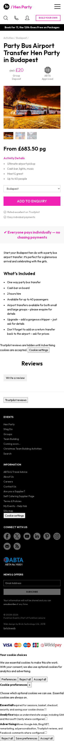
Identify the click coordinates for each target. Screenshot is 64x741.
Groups (8, 434)
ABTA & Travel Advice (15, 471)
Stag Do (8, 429)
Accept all (40, 679)
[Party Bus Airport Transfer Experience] (32, 135)
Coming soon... (12, 443)
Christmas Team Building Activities (23, 448)
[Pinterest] (47, 536)
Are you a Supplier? (14, 491)
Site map (8, 510)
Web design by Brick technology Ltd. (21, 624)
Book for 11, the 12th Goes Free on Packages (32, 27)
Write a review (15, 378)
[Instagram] (57, 536)
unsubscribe (10, 604)
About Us (9, 476)
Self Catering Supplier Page (19, 496)
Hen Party (22, 6)
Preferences (9, 679)
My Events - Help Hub (15, 506)
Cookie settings (38, 350)
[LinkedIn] (37, 536)
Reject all (25, 679)
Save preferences (26, 738)
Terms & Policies (13, 501)
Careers (8, 481)
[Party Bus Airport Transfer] (8, 135)
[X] (17, 536)
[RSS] (17, 546)
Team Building (11, 439)
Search (8, 453)
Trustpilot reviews (15, 400)
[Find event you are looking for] (5, 17)
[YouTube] (27, 536)
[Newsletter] (7, 546)
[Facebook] (7, 536)
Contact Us (10, 486)
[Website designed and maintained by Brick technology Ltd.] (10, 628)
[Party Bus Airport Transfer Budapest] (20, 135)
